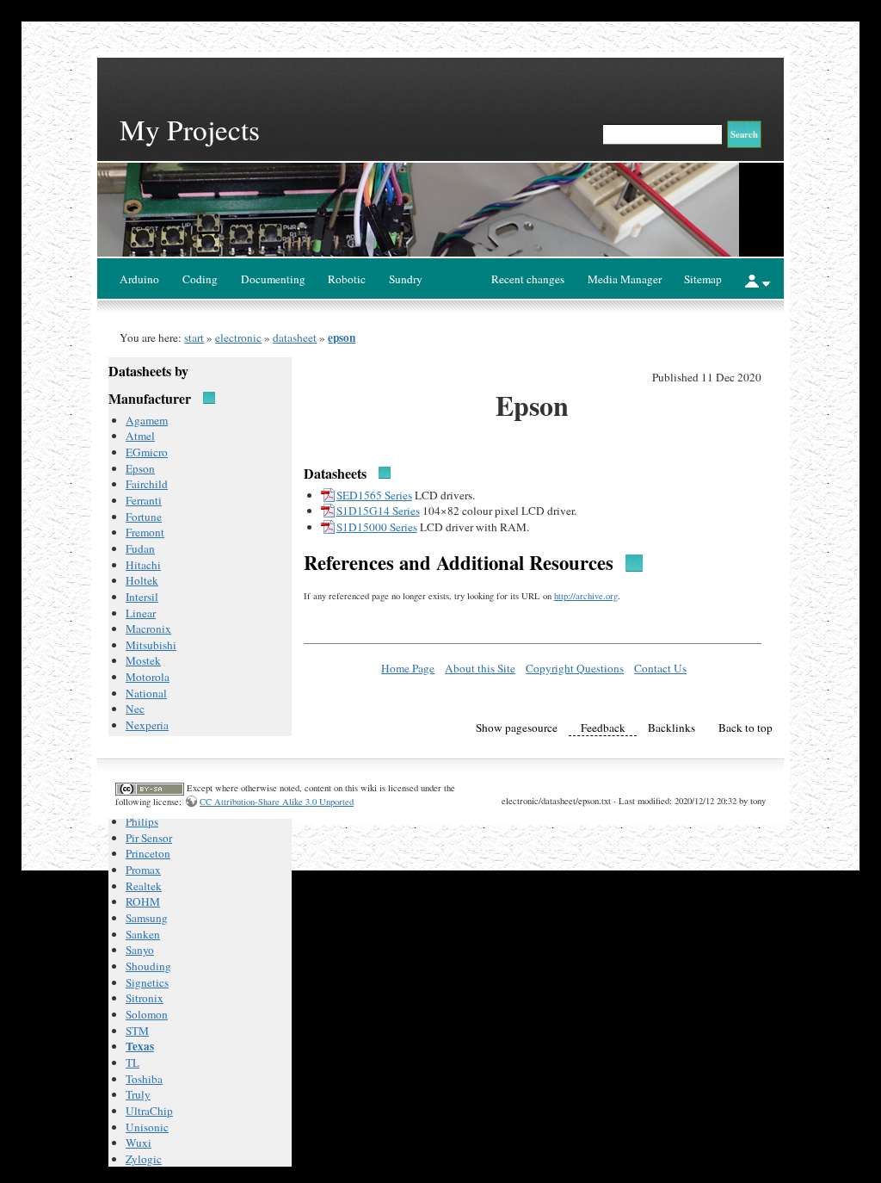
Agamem (147, 420)
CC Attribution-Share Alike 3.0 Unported (277, 802)
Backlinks (671, 727)
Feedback (603, 727)
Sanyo (140, 949)
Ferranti (144, 500)
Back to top (745, 727)
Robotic (347, 279)
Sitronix (144, 998)
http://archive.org (586, 596)
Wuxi (138, 1142)
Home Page (407, 668)
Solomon (147, 1014)
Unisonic (147, 1127)
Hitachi (143, 565)
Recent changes (527, 279)
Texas (140, 1046)
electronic (238, 337)
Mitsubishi (151, 645)
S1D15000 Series (376, 527)
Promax (143, 869)
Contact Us (660, 668)
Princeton (148, 853)
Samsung (147, 918)
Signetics (147, 982)
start (194, 337)
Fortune (144, 516)
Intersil (142, 596)
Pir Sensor (149, 837)
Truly (138, 1094)
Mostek (143, 660)
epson (341, 337)
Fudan (140, 548)
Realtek (144, 886)
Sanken (143, 934)
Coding (200, 279)
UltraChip (149, 1110)
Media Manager (625, 279)
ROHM (143, 901)
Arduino (139, 279)
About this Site (480, 668)
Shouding (148, 966)
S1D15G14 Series (378, 510)
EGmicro (147, 452)
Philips (142, 821)
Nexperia (147, 725)
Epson (140, 468)
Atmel (140, 435)
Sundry (405, 279)
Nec (135, 708)
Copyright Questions (575, 668)
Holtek (142, 580)
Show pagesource (517, 727)
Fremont (145, 532)
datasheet (295, 337)
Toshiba (144, 1079)
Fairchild (147, 484)
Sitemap (703, 279)
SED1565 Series (374, 495)
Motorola (147, 676)
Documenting (273, 279)
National (146, 693)
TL (132, 1062)
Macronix (148, 628)
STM (137, 1030)
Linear (141, 613)
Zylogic (144, 1159)
